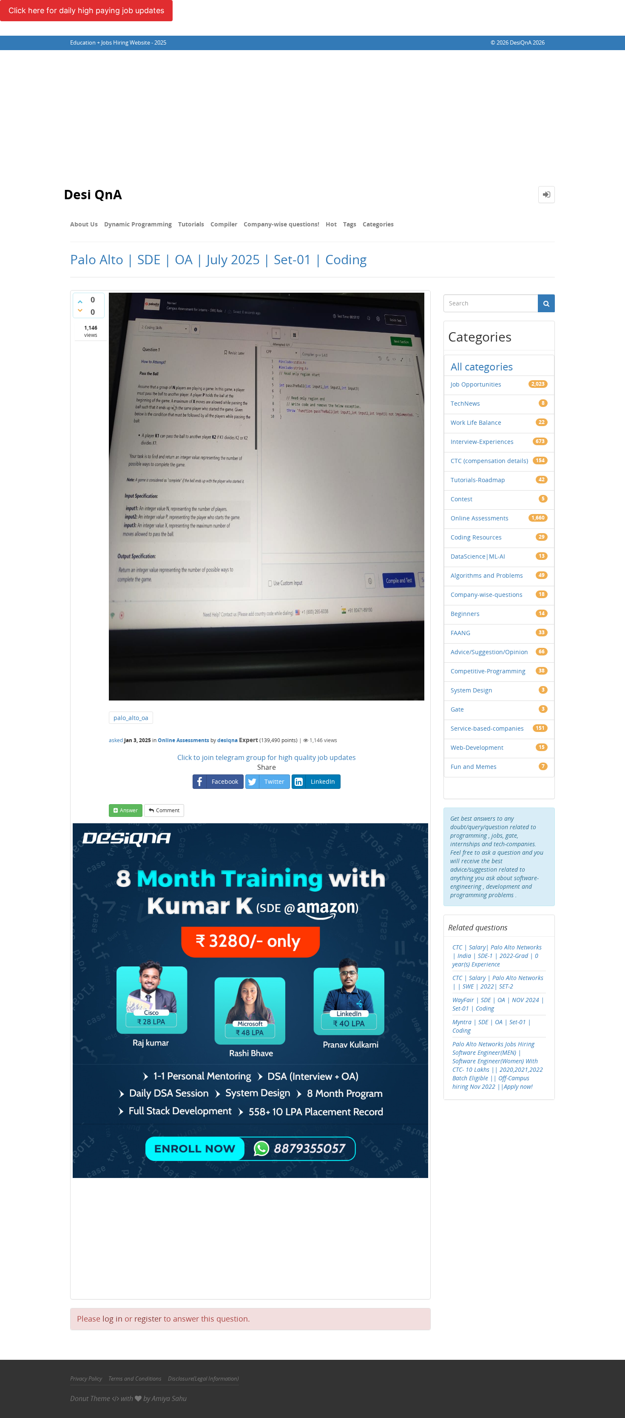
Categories (378, 224)
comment (167, 810)
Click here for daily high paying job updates (86, 10)
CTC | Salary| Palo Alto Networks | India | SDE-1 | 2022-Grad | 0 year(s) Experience (497, 955)
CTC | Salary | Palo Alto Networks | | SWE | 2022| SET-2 (497, 982)
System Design (471, 690)
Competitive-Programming (488, 671)
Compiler (223, 224)
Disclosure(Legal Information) (203, 1378)
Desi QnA (93, 194)
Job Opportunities (476, 384)
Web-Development (477, 747)
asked (116, 740)
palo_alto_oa (131, 718)
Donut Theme (90, 1398)
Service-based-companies (487, 728)
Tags (349, 224)
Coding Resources (476, 537)
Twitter (274, 781)
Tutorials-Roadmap (478, 480)
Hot (331, 224)
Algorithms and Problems (487, 575)
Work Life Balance (476, 422)
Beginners (465, 614)
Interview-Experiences (482, 442)
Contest (461, 499)
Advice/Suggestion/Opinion (489, 652)
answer (129, 810)
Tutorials (191, 224)
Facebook (225, 781)
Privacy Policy (86, 1378)
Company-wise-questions (487, 594)
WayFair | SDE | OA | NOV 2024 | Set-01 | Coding (498, 1004)
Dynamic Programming (138, 224)
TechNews (465, 403)
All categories (482, 366)
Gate (457, 709)
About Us (84, 224)
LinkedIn (323, 781)
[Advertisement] (312, 113)
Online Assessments (183, 740)
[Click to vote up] (80, 302)
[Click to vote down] (80, 310)
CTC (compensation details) (489, 461)
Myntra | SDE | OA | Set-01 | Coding (491, 1026)
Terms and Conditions (135, 1378)
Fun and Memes (474, 767)
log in (112, 1318)
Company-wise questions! (281, 224)
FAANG (460, 633)
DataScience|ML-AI (478, 556)
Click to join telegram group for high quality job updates (266, 757)
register (148, 1318)
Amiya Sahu (169, 1398)
